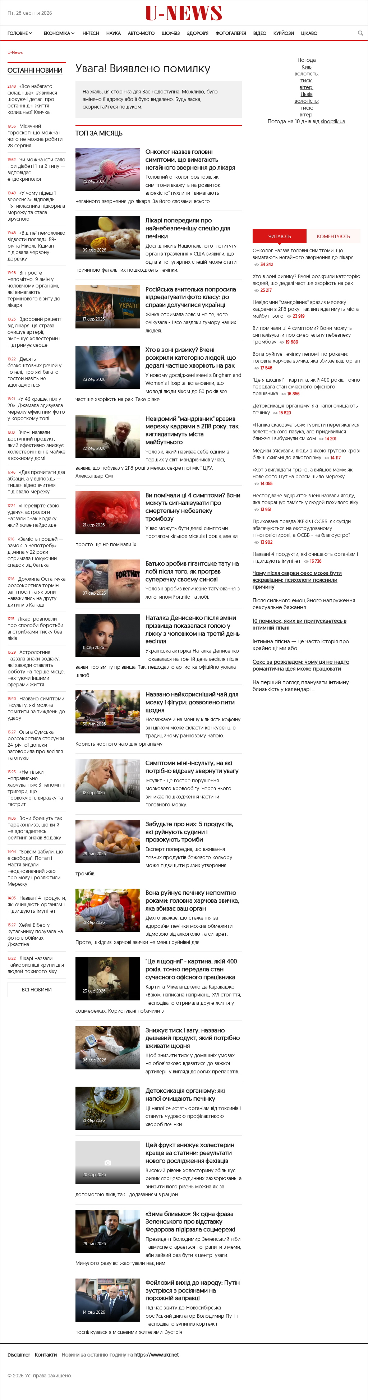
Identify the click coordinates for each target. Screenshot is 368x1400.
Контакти (46, 1354)
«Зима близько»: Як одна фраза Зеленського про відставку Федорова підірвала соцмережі (190, 1221)
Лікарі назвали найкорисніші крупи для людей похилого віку (36, 965)
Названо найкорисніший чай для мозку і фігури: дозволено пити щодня (192, 702)
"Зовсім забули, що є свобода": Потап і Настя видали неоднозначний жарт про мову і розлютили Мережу (35, 867)
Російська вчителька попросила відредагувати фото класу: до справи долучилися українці (191, 297)
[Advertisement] (306, 177)
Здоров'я (197, 33)
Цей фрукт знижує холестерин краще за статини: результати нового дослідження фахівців (190, 1152)
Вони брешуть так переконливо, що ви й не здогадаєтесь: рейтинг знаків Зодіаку (35, 828)
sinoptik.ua (333, 121)
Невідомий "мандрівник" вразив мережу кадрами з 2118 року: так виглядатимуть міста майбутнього (192, 430)
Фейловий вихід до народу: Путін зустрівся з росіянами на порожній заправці (193, 1290)
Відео (259, 33)
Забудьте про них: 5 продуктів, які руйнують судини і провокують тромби (189, 831)
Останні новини (35, 70)
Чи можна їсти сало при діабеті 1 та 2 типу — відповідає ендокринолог (36, 169)
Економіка (57, 33)
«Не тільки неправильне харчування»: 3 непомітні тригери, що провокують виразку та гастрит (36, 788)
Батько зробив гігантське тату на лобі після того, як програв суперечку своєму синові (192, 571)
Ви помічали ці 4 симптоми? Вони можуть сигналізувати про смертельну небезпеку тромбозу (193, 506)
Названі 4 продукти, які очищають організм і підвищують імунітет (37, 904)
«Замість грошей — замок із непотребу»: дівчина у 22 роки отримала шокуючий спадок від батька (35, 552)
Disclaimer (19, 1354)
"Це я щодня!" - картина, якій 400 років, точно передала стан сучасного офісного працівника (191, 969)
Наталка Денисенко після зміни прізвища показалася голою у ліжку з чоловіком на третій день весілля (193, 629)
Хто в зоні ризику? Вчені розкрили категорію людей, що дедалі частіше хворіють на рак (191, 357)
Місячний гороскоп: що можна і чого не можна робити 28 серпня (35, 136)
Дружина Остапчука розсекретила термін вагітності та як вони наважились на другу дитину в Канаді (36, 592)
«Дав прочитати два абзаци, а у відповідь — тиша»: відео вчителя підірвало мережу (36, 482)
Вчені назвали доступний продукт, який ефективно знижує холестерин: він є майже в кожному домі (36, 445)
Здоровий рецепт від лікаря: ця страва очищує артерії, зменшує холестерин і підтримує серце (34, 332)
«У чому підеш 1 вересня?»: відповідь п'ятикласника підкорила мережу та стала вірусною (36, 206)
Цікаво (309, 33)
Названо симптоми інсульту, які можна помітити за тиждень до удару (36, 708)
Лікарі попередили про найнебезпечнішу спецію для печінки (188, 228)
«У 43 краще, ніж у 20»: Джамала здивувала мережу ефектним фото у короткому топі (36, 409)
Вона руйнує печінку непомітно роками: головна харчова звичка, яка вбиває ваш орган (192, 900)
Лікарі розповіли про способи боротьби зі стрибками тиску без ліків (35, 628)
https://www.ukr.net (156, 1354)
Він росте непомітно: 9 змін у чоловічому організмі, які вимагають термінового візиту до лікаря (34, 289)
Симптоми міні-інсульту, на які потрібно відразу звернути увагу (192, 766)
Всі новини (37, 989)
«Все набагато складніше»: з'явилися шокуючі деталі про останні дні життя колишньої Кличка (32, 99)
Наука (113, 33)
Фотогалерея (231, 33)
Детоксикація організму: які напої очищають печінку (185, 1094)
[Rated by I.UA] (23, 1389)
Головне (18, 33)
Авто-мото (141, 33)
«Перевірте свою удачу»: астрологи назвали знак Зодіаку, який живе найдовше (33, 515)
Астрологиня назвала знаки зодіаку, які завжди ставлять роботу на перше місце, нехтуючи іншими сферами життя (36, 668)
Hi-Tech (91, 33)
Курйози (283, 33)
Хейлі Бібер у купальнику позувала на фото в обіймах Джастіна (35, 935)
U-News (15, 52)
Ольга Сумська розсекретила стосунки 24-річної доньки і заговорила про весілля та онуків (36, 745)
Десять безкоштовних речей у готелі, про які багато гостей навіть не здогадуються (34, 372)
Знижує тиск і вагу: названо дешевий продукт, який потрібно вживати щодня (193, 1038)
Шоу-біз (171, 33)
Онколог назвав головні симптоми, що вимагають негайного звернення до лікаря (190, 159)
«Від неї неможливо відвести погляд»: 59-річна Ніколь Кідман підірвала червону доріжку (36, 246)
